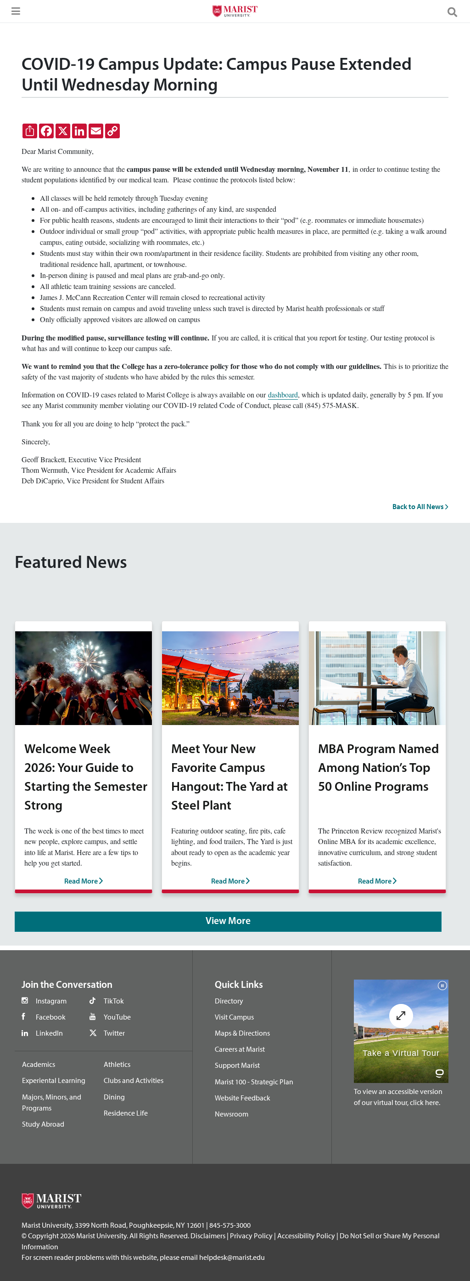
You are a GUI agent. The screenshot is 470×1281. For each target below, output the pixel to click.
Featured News (71, 563)
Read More (81, 881)
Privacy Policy (251, 1235)
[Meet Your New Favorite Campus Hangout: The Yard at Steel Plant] (230, 677)
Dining (114, 1096)
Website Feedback (242, 1097)
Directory (229, 1000)
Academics (38, 1064)
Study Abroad (43, 1123)
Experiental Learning (53, 1080)
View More (228, 921)
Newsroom (231, 1113)
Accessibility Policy (306, 1235)
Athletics (117, 1064)
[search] (456, 11)
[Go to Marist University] (235, 12)
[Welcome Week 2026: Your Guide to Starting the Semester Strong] (83, 677)
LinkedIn (49, 1032)
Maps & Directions (242, 1032)
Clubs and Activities (133, 1080)
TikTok (114, 1000)
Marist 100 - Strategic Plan (254, 1081)
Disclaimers (207, 1235)
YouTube (117, 1016)
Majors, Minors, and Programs (51, 1102)
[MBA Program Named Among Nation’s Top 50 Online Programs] (377, 677)
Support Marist (237, 1065)
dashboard (283, 394)
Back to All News (418, 506)
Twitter (114, 1032)
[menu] (14, 14)
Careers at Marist (240, 1049)
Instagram (51, 1000)
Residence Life (126, 1112)
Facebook (51, 1016)
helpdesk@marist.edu (232, 1257)
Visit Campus (234, 1016)
